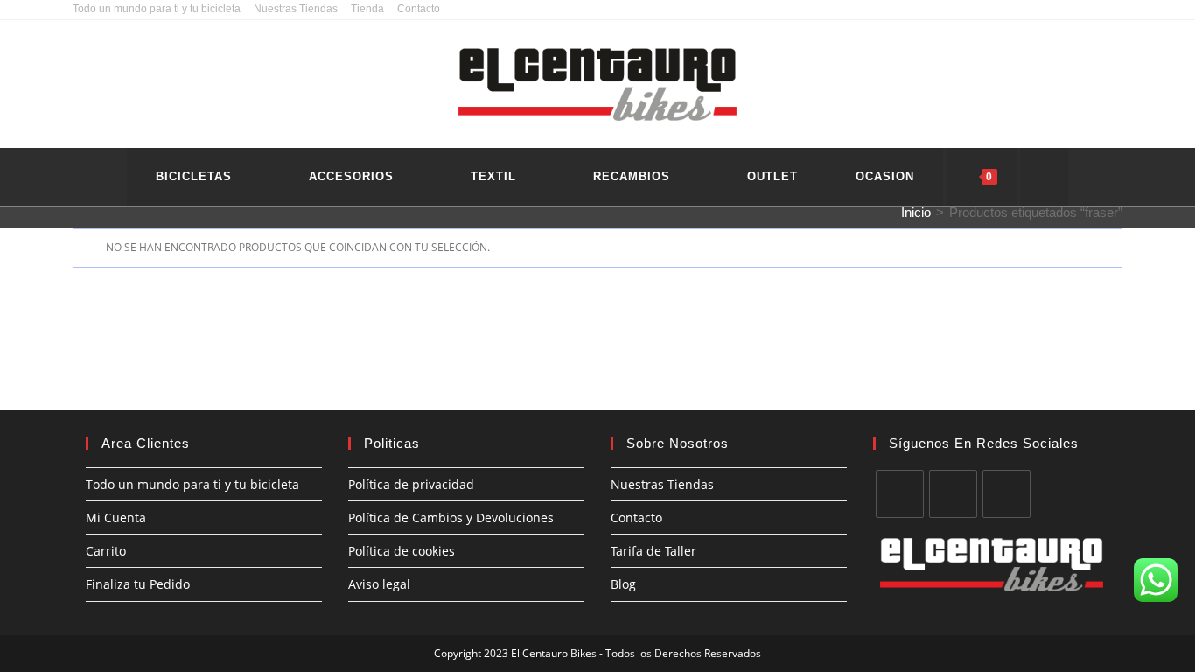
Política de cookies (401, 550)
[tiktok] (1006, 494)
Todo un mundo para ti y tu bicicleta (157, 9)
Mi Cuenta (116, 517)
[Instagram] (953, 494)
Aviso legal (379, 584)
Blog (623, 584)
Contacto (418, 9)
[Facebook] (900, 494)
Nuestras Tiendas (296, 9)
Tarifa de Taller (653, 550)
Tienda (367, 9)
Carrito (106, 550)
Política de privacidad (411, 484)
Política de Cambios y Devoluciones (451, 517)
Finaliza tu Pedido (138, 584)
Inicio (916, 212)
